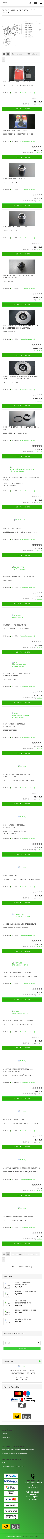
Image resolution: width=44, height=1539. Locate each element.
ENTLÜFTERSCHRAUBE (12, 528)
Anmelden (22, 1348)
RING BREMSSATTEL (11, 876)
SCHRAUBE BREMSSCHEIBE (14, 1120)
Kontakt (5, 1433)
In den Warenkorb (22, 109)
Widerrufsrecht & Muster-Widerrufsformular (18, 1450)
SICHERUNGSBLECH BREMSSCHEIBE (18, 1216)
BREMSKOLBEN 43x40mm (14, 178)
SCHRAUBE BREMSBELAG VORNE (17, 972)
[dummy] (22, 1366)
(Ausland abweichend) (27, 93)
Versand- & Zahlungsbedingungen (14, 1453)
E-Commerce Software (14, 1536)
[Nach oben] (37, 1535)
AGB (3, 1462)
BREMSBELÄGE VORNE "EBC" (15, 130)
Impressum (6, 1437)
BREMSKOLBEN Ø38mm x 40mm (16, 227)
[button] (4, 54)
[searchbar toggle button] (30, 3)
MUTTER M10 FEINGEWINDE (14, 625)
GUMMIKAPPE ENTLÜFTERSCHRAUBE (18, 577)
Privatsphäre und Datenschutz (13, 1466)
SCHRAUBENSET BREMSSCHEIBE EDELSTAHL (21, 1168)
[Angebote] (40, 1361)
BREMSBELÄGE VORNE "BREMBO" (17, 82)
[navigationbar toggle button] (41, 3)
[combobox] (18, 54)
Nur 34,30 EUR (22, 1378)
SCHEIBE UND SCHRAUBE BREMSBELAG (19, 924)
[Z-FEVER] (4, 3)
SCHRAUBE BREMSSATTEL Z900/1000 (18, 1021)
